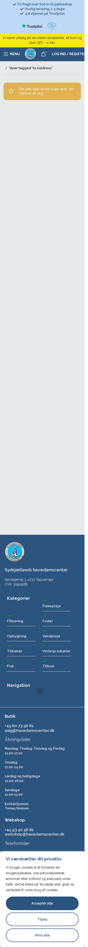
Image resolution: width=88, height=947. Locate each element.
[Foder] (44, 616)
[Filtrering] (9, 616)
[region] (42, 899)
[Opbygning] (9, 631)
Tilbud (48, 666)
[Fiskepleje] (44, 601)
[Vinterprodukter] (44, 646)
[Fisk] (9, 661)
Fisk (10, 666)
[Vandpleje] (44, 631)
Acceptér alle (42, 903)
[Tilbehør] (9, 646)
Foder (47, 621)
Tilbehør (14, 651)
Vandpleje (51, 636)
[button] (40, 691)
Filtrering (15, 621)
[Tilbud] (44, 661)
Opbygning (16, 636)
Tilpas (42, 919)
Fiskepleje (51, 606)
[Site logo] (30, 54)
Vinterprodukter (56, 651)
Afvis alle (42, 935)
